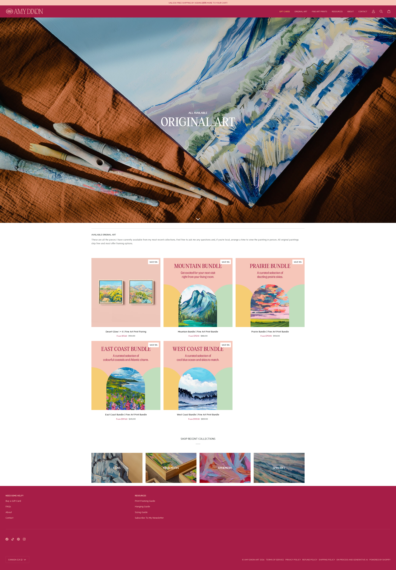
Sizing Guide (141, 512)
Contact (9, 517)
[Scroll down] (198, 218)
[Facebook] (7, 539)
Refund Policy (309, 559)
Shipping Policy (327, 559)
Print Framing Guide (145, 500)
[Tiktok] (12, 539)
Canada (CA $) (15, 559)
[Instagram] (24, 539)
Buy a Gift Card (13, 500)
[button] (301, 11)
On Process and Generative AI (352, 559)
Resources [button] (140, 495)
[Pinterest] (18, 539)
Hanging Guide (142, 506)
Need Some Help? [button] (14, 495)
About (9, 512)
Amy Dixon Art (252, 559)
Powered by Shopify (379, 559)
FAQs (8, 506)
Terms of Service (275, 559)
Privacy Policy (293, 559)
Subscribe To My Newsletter (149, 517)
